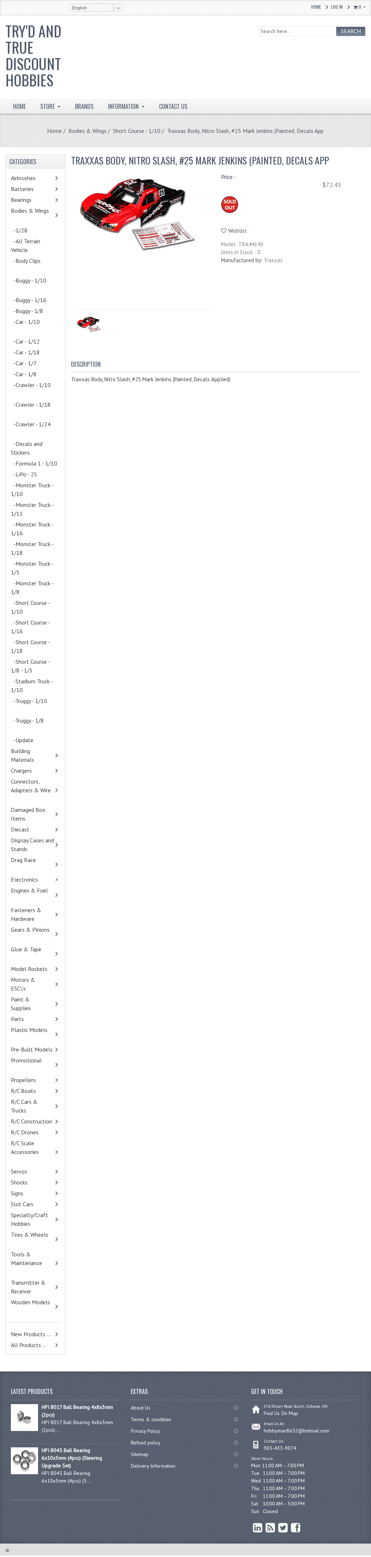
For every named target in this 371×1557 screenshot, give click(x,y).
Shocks (30, 1182)
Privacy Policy (145, 1431)
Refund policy (146, 1442)
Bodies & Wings (87, 130)
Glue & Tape (29, 954)
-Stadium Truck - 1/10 (32, 686)
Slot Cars (22, 1204)
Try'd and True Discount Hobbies (33, 55)
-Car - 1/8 (31, 374)
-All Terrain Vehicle (25, 245)
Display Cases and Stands (32, 845)
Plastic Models (32, 1034)
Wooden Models (34, 1306)
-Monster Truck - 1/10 (32, 489)
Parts (30, 1019)
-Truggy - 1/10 (32, 705)
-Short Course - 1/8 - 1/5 (30, 666)
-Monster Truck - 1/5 (32, 568)
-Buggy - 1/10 (32, 285)
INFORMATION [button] (124, 106)
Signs (17, 1193)
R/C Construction (31, 1121)
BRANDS (84, 106)
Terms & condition (151, 1419)
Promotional (30, 1065)
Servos (30, 1171)
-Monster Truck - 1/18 (32, 548)
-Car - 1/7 (31, 363)
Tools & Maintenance (30, 1263)
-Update (30, 740)
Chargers (31, 770)
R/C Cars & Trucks (29, 1106)
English (79, 8)
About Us (140, 1407)
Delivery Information (153, 1466)
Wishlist (237, 230)
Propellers (23, 1080)
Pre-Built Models (32, 1049)
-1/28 (19, 230)
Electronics (34, 879)
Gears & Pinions (34, 934)
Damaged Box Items (28, 814)
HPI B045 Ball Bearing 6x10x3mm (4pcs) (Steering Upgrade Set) (72, 1458)
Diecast (29, 829)
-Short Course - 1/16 (30, 627)
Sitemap (140, 1454)
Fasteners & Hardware (34, 914)
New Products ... (31, 1334)
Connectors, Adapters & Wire (34, 790)
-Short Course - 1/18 (30, 646)
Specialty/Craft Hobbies (29, 1219)
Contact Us (173, 106)
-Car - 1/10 (29, 326)
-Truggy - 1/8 (31, 725)
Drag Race (27, 864)
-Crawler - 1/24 (34, 428)
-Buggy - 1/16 (28, 300)
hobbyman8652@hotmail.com (296, 1430)
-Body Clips (29, 265)
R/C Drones (32, 1132)
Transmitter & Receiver (30, 1287)
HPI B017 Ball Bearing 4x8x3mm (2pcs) (77, 1411)
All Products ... (28, 1345)
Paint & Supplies (32, 1004)
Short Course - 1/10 (137, 130)
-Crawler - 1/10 (34, 389)
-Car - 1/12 (25, 341)
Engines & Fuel (33, 895)
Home (316, 7)
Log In (337, 7)
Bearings (32, 199)
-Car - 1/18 (33, 352)
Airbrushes (31, 178)
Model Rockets (29, 968)
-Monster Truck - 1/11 (32, 509)
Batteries (32, 188)
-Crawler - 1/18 (34, 409)
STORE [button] (48, 106)
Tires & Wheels (33, 1239)
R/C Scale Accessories (28, 1151)
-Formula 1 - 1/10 (34, 463)
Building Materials (30, 755)
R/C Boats (33, 1090)
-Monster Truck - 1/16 (32, 529)
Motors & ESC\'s (29, 984)
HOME (19, 106)
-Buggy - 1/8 (27, 310)
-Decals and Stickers (30, 448)
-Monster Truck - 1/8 (32, 587)
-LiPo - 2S (24, 474)
